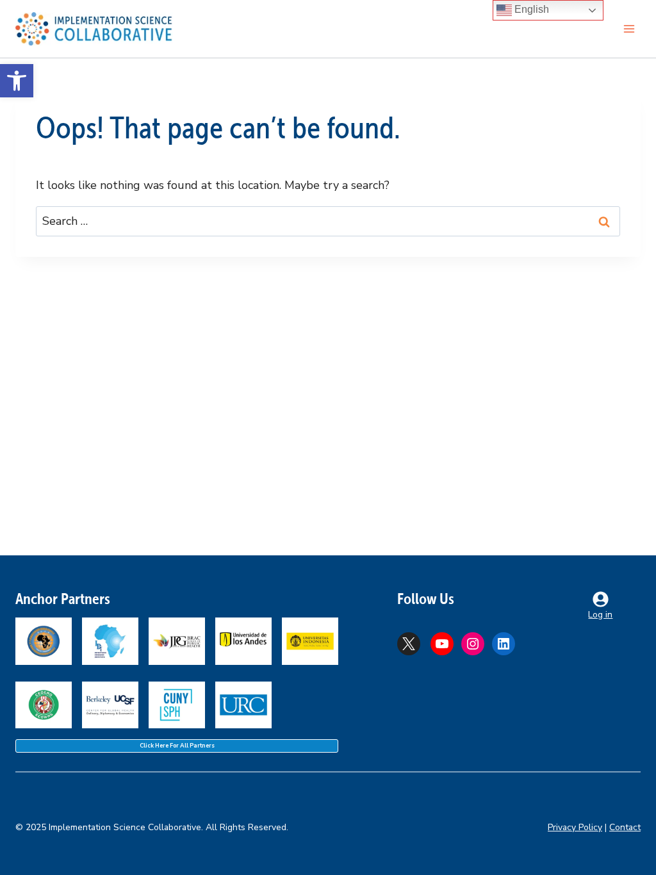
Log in (600, 615)
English (530, 9)
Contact (625, 827)
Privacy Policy (575, 827)
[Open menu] (629, 28)
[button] (16, 80)
